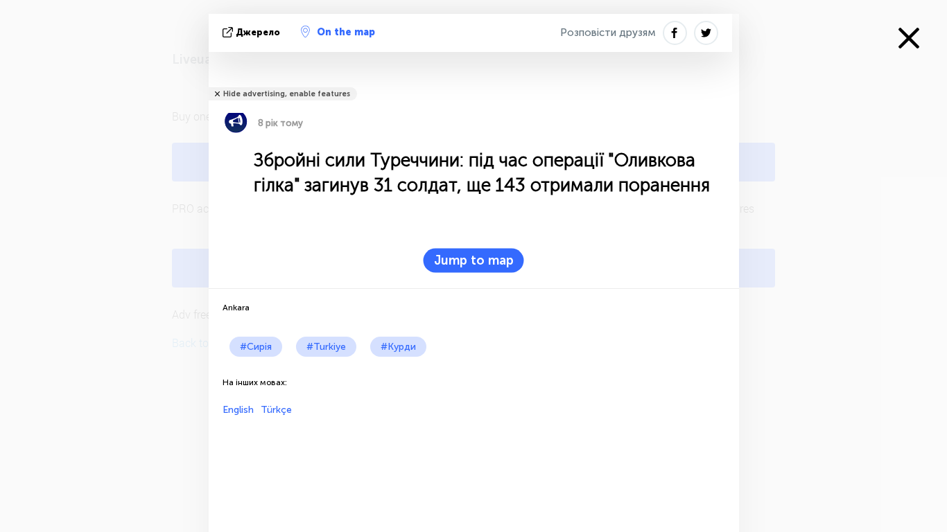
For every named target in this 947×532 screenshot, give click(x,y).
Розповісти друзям (608, 32)
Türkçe (276, 410)
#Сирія (256, 347)
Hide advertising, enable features (286, 93)
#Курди (398, 347)
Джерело (258, 32)
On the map (346, 32)
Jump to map (474, 260)
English (238, 410)
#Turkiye (326, 347)
